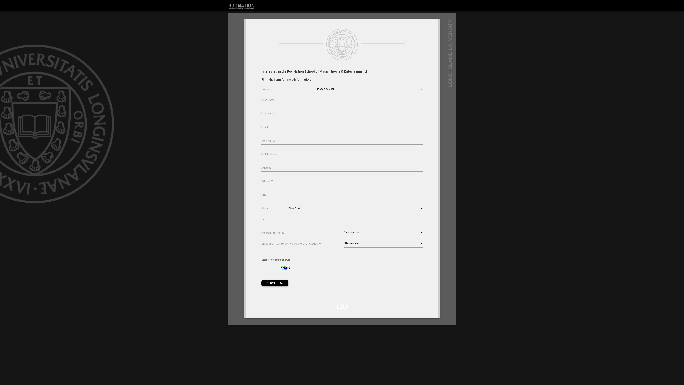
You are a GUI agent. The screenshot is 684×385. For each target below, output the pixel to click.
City (264, 194)
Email (264, 127)
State (265, 208)
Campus (266, 89)
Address (266, 167)
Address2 (267, 181)
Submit (275, 283)
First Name (268, 100)
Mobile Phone (269, 154)
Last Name (268, 113)
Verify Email (285, 140)
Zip (263, 219)
